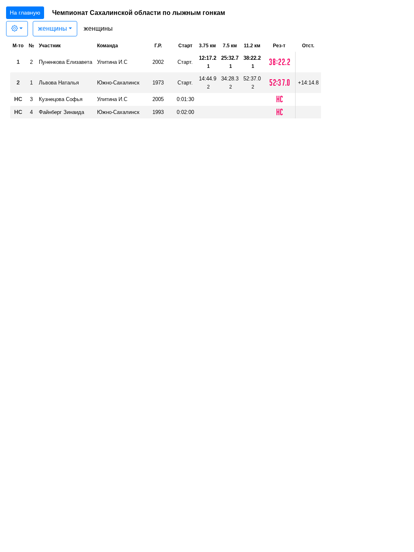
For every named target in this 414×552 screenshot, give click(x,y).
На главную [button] (25, 12)
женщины (52, 28)
